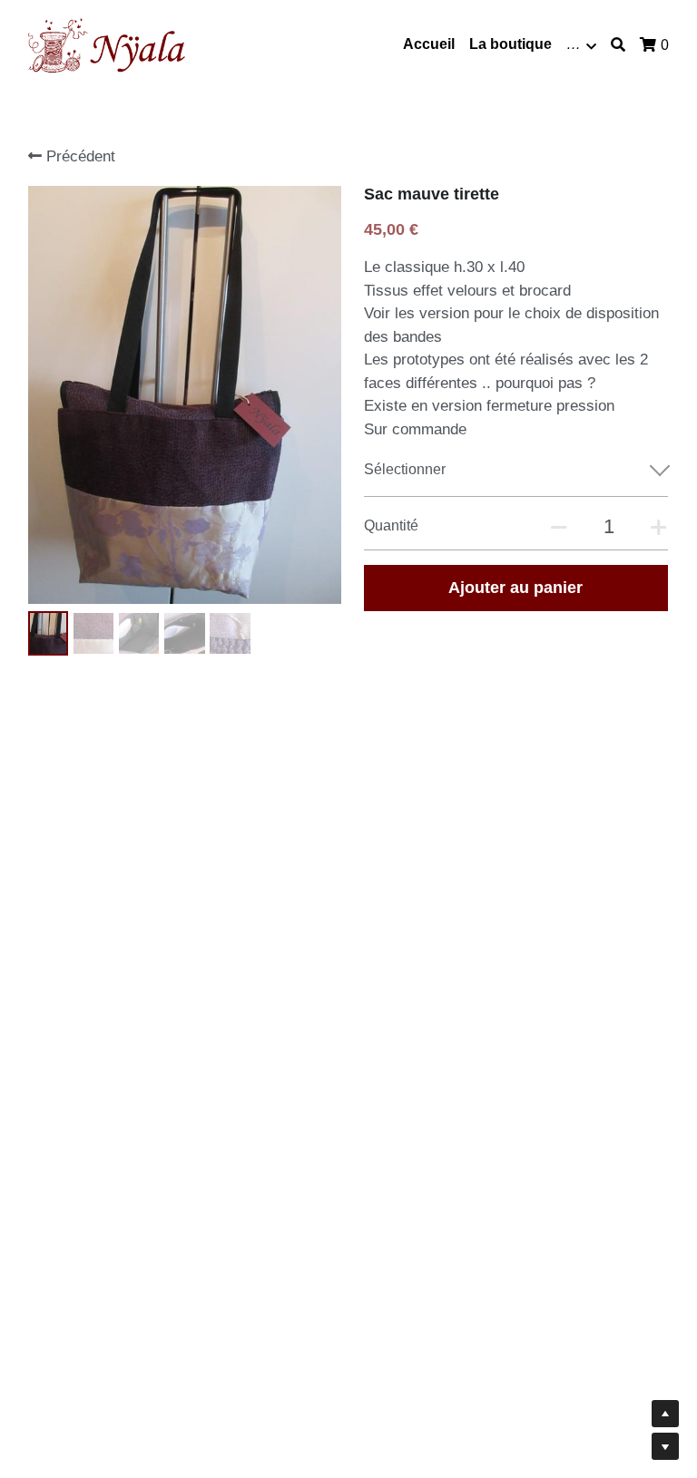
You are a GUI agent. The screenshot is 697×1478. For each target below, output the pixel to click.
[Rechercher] (618, 45)
